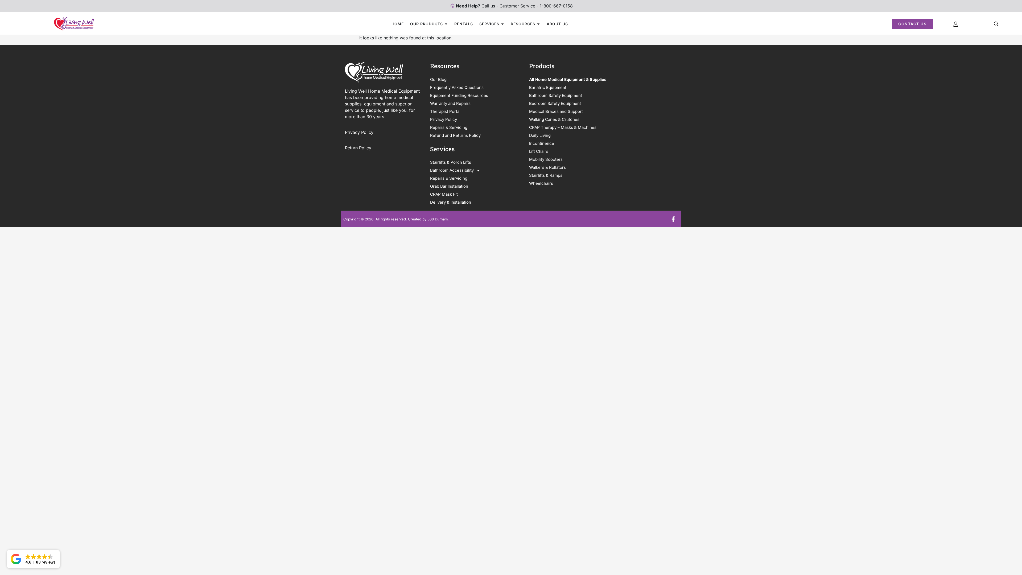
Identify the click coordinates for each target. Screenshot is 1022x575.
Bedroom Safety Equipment (555, 103)
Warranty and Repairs (450, 103)
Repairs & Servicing (448, 127)
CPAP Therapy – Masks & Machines (562, 127)
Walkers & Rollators (547, 167)
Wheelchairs (541, 183)
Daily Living (540, 135)
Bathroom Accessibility (452, 170)
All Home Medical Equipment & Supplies (567, 79)
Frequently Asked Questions (457, 87)
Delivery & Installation (450, 202)
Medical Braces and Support (556, 111)
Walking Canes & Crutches (554, 119)
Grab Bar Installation (449, 186)
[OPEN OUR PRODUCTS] (446, 24)
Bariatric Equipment (547, 87)
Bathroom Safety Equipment (555, 95)
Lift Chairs (538, 151)
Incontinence (541, 143)
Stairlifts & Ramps (545, 175)
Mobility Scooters (546, 159)
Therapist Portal (445, 111)
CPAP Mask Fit (444, 194)
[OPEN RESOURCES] (538, 24)
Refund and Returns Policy (455, 135)
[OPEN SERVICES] (502, 24)
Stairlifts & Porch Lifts (450, 162)
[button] (33, 559)
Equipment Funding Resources (459, 95)
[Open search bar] (996, 24)
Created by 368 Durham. (428, 219)
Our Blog (438, 79)
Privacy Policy (360, 132)
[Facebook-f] (673, 219)
